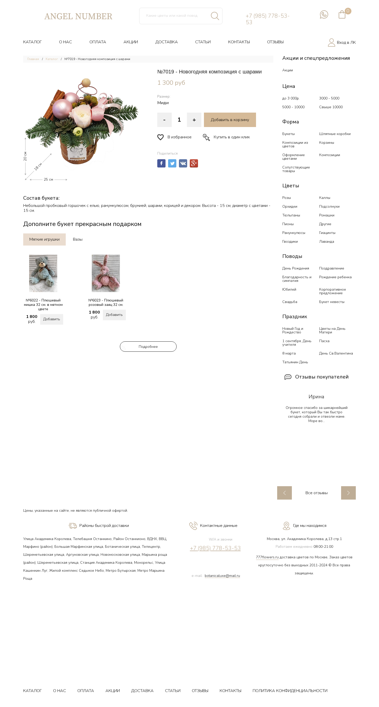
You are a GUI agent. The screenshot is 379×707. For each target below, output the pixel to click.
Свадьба (289, 301)
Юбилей (289, 289)
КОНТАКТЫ (239, 42)
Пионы (288, 224)
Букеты (288, 133)
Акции (287, 70)
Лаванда (326, 241)
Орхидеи (289, 206)
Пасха (324, 341)
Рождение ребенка (335, 277)
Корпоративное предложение (332, 291)
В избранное (180, 137)
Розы (286, 197)
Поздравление (331, 268)
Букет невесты (331, 301)
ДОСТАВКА (166, 42)
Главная (33, 59)
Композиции (329, 155)
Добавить (51, 319)
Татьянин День (295, 362)
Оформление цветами (293, 157)
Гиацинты (327, 232)
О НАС (65, 42)
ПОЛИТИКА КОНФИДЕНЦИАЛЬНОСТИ (290, 691)
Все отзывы (317, 493)
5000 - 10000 (293, 107)
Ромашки (326, 215)
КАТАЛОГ (32, 42)
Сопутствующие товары (296, 169)
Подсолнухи (329, 206)
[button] (81, 123)
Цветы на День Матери (332, 330)
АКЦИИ (130, 42)
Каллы (324, 197)
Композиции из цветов (295, 144)
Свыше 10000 (331, 107)
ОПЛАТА (97, 42)
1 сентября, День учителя (296, 343)
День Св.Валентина (336, 353)
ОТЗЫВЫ (275, 42)
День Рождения (295, 268)
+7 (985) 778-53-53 (268, 19)
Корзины (326, 142)
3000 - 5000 (329, 98)
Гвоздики (290, 241)
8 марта (289, 353)
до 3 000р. (291, 98)
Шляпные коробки (335, 133)
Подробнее (148, 346)
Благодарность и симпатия (296, 279)
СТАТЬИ (203, 42)
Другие (325, 224)
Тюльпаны (291, 215)
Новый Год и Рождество (292, 330)
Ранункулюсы (293, 232)
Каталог (52, 59)
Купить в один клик (232, 137)
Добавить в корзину (230, 120)
